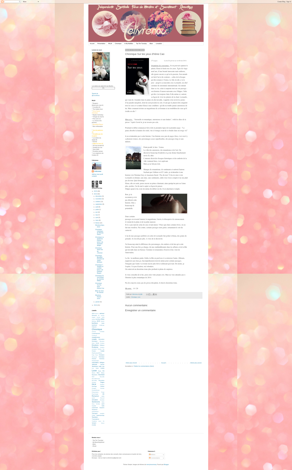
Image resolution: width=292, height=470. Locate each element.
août (97, 207)
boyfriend (94, 325)
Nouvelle (102, 376)
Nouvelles (94, 380)
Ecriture (102, 343)
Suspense (94, 409)
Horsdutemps (95, 360)
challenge (101, 325)
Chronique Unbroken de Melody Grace (99, 232)
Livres (102, 368)
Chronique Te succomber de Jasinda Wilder (99, 278)
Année (98, 317)
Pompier (94, 388)
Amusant (94, 315)
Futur (96, 355)
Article (93, 319)
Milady (102, 372)
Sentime (102, 400)
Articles (152, 454)
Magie (99, 371)
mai (96, 215)
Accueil (92, 43)
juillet (97, 209)
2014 (95, 194)
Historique (101, 357)
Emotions (95, 345)
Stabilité (94, 405)
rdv (103, 394)
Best (99, 319)
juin (96, 212)
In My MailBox (128, 43)
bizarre (102, 321)
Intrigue (102, 362)
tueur (99, 421)
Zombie (94, 425)
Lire (93, 368)
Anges (93, 317)
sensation (95, 400)
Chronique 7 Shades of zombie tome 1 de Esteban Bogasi (99, 269)
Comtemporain (96, 333)
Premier (102, 388)
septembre (98, 204)
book (103, 323)
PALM (110, 43)
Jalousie (94, 364)
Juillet (100, 366)
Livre (97, 368)
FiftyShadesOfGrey (97, 353)
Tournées (95, 417)
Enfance (102, 345)
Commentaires (155, 458)
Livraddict (159, 43)
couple (94, 339)
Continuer (94, 335)
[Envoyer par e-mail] (147, 294)
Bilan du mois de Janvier (99, 291)
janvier (97, 302)
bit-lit (98, 321)
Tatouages (95, 413)
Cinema (94, 331)
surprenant (95, 407)
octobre (97, 201)
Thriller (93, 415)
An (98, 315)
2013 (95, 305)
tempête (102, 413)
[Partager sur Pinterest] (156, 294)
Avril (96, 319)
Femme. (100, 349)
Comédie (102, 331)
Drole (93, 343)
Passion (102, 384)
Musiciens (94, 374)
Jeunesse (95, 366)
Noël (93, 376)
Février (94, 351)
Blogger (166, 464)
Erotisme (95, 347)
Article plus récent (131, 363)
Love (139, 297)
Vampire (94, 423)
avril (96, 217)
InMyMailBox (95, 362)
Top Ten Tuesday (141, 43)
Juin (103, 366)
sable (103, 396)
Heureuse (94, 357)
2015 (95, 191)
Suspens (101, 407)
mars (97, 220)
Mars (98, 372)
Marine (93, 372)
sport (103, 404)
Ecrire (97, 343)
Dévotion (102, 341)
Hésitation (101, 355)
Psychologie (95, 394)
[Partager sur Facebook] (154, 294)
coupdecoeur (96, 337)
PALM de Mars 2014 (99, 226)
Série (103, 402)
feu (103, 349)
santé (93, 398)
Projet (102, 392)
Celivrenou (97, 171)
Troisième (94, 421)
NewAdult (101, 375)
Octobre (94, 382)
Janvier (102, 364)
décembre (98, 196)
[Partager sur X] (151, 294)
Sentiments (96, 402)
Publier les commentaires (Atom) (144, 366)
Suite (103, 405)
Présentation (101, 43)
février (97, 223)
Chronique (118, 43)
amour (102, 313)
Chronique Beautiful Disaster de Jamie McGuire (99, 259)
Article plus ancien (196, 363)
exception (94, 349)
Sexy (93, 404)
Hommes (101, 358)
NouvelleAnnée (96, 378)
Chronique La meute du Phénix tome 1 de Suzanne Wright (99, 241)
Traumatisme (95, 419)
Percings (94, 386)
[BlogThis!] (149, 294)
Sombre (98, 404)
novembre (98, 199)
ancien (102, 315)
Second (102, 398)
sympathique (95, 411)
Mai (103, 371)
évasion (102, 347)
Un (103, 421)
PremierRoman (96, 390)
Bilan (151, 43)
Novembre (101, 380)
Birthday (94, 321)
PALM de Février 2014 (98, 296)
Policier (102, 386)
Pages (102, 382)
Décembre (101, 339)
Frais (93, 355)
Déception (94, 341)
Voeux (102, 423)
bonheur (95, 323)
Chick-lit (94, 327)
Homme (94, 358)
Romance (95, 396)
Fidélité (102, 351)
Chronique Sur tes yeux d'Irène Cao (99, 285)
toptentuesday (100, 415)
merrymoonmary (151, 464)
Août (103, 317)
